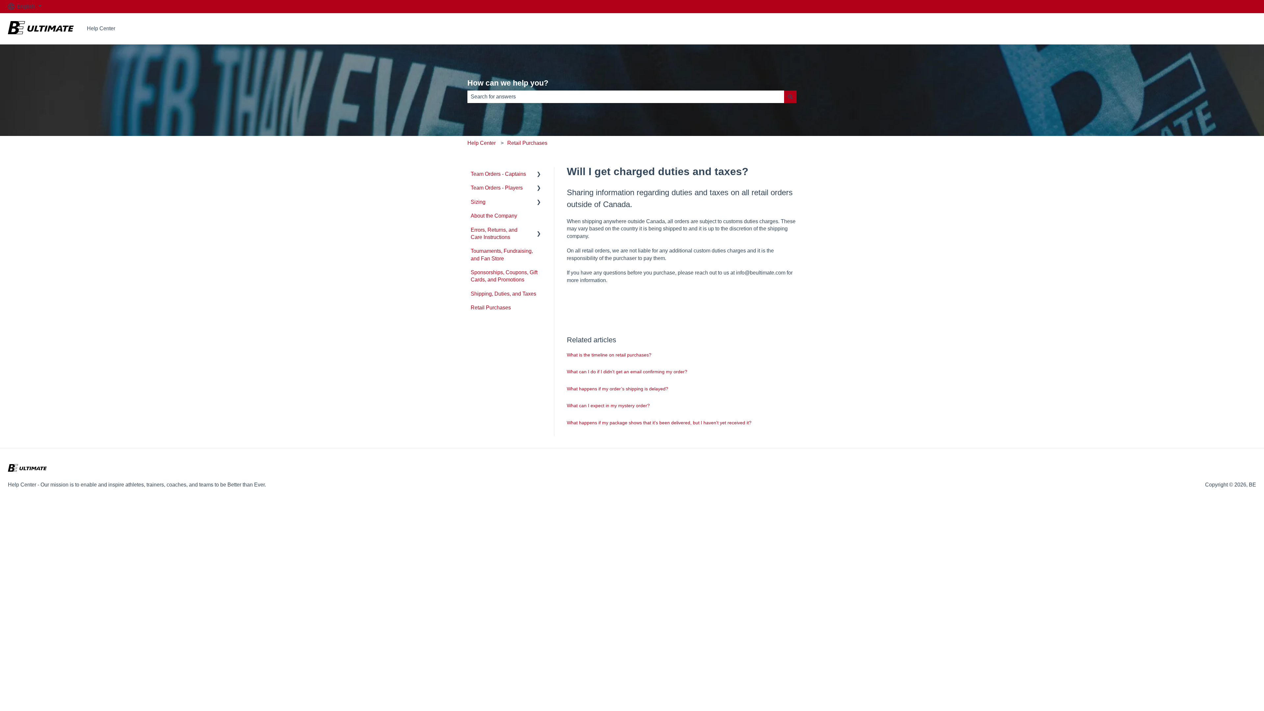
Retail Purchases (527, 143)
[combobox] (625, 97)
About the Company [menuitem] (494, 216)
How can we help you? (507, 83)
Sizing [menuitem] (478, 202)
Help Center (101, 28)
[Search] (790, 97)
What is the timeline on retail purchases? (609, 354)
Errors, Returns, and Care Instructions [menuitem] (494, 233)
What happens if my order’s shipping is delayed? (617, 388)
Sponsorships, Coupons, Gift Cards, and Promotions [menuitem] (504, 276)
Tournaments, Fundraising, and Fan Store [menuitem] (502, 254)
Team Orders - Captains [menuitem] (498, 174)
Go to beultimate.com (1225, 28)
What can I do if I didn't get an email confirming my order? (627, 371)
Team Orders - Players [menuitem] (497, 188)
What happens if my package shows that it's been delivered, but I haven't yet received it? (659, 422)
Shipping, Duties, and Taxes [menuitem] (503, 294)
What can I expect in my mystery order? (608, 405)
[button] (539, 174)
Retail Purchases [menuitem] (491, 307)
